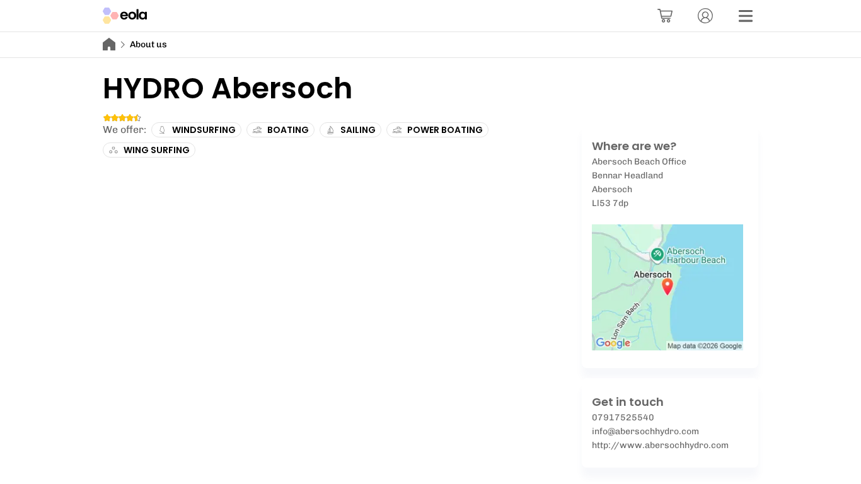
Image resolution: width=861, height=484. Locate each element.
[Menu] (745, 15)
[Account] (705, 15)
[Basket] (665, 15)
